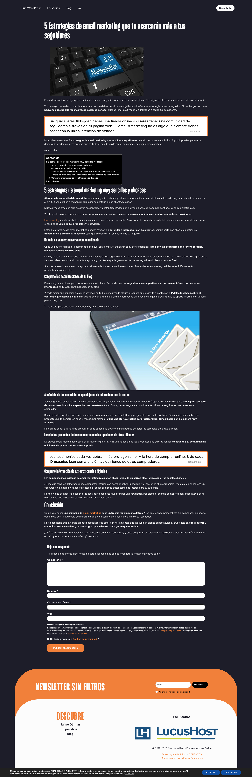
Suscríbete (225, 8)
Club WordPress (30, 8)
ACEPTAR (211, 772)
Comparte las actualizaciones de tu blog (69, 168)
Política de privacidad (85, 639)
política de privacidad (77, 634)
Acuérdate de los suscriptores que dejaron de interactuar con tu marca (83, 171)
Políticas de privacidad (179, 692)
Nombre (52, 591)
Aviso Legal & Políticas (174, 754)
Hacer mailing (52, 220)
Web (49, 613)
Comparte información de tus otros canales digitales (74, 178)
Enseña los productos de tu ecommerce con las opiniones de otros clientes (85, 174)
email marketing (92, 512)
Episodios (53, 8)
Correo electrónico (59, 602)
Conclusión (53, 181)
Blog (69, 8)
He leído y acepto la (74, 639)
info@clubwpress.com (171, 631)
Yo (79, 8)
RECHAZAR (231, 772)
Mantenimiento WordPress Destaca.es (182, 758)
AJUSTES (129, 773)
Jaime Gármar (70, 724)
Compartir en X (194, 131)
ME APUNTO (200, 684)
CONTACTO (195, 754)
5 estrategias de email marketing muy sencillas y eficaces (76, 161)
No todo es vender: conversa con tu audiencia (71, 165)
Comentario (55, 559)
